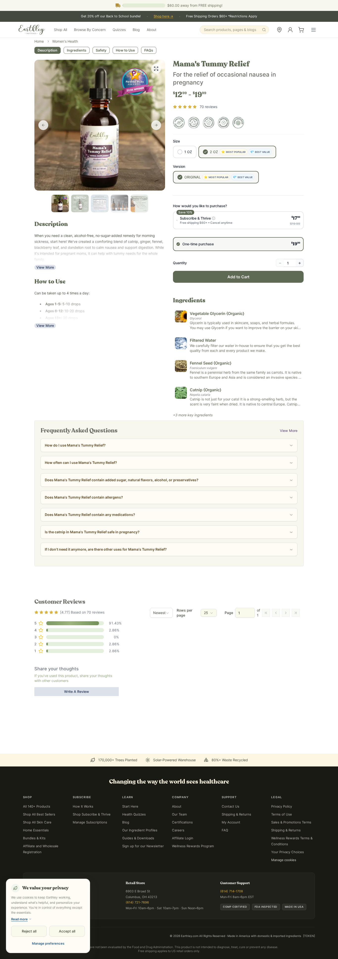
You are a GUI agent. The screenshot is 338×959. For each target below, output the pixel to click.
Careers (178, 830)
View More (45, 267)
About (151, 30)
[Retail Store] (279, 29)
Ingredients (76, 50)
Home (39, 41)
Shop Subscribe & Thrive (92, 814)
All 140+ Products (36, 806)
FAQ (225, 830)
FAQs (148, 50)
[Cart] (301, 29)
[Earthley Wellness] (32, 30)
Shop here (163, 16)
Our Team (179, 814)
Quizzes (119, 30)
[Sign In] (290, 29)
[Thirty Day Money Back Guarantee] (209, 123)
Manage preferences (48, 943)
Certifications (182, 822)
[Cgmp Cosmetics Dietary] (238, 123)
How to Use (125, 50)
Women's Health (65, 41)
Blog (136, 30)
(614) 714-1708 (231, 891)
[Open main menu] (313, 30)
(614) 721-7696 (137, 902)
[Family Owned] (179, 123)
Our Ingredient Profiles (139, 830)
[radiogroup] (238, 231)
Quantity (180, 263)
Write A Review (76, 691)
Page (229, 613)
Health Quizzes (134, 814)
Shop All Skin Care (37, 822)
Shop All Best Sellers (39, 814)
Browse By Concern (90, 30)
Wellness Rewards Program (193, 846)
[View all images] (156, 69)
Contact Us (230, 806)
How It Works (83, 806)
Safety (101, 50)
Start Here (130, 806)
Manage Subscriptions (90, 822)
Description (47, 50)
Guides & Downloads (138, 838)
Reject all (29, 931)
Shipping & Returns (236, 814)
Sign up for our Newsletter (143, 846)
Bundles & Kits (34, 838)
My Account (231, 822)
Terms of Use (281, 814)
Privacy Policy (281, 806)
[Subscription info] (213, 218)
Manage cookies (283, 860)
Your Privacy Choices (287, 852)
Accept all (67, 931)
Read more (19, 919)
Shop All (60, 30)
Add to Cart (238, 276)
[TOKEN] (309, 936)
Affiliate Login (182, 838)
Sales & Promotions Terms (291, 822)
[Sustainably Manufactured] (194, 123)
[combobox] (161, 613)
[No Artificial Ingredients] (223, 123)
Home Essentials (36, 830)
